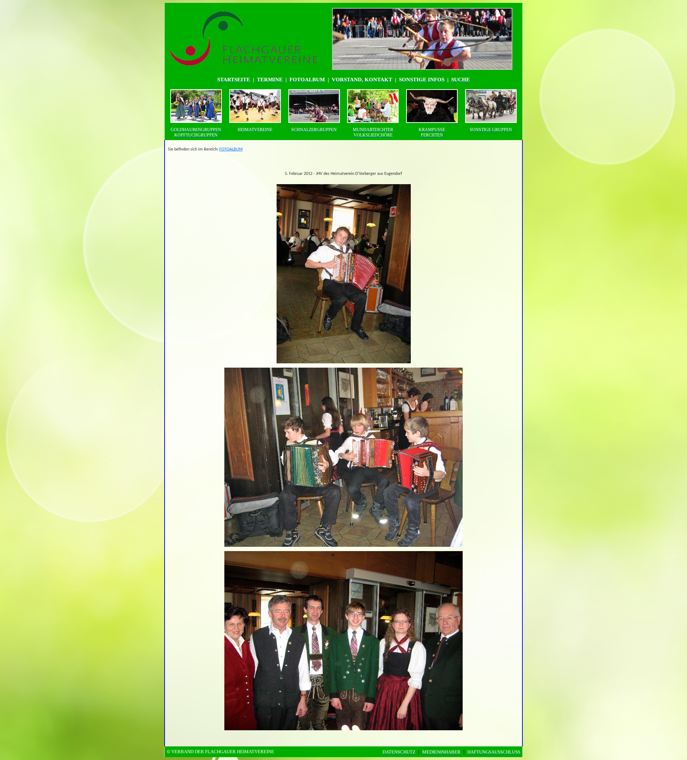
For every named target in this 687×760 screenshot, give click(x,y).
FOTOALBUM (231, 149)
